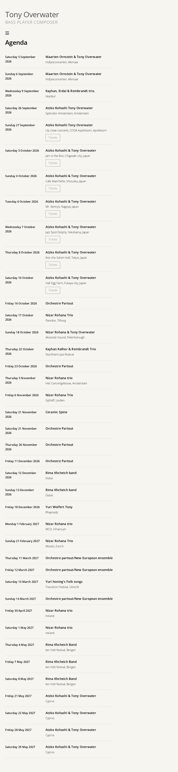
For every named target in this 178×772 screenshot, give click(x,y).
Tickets (52, 137)
